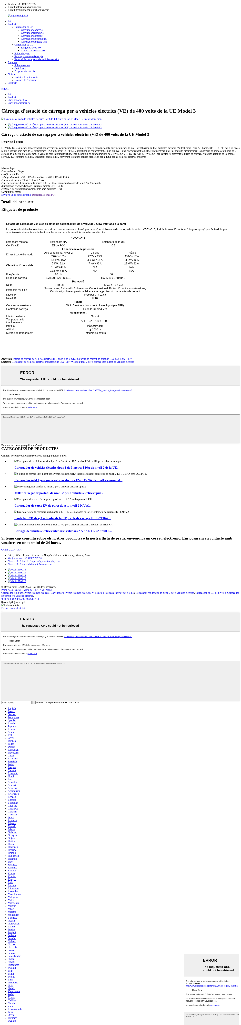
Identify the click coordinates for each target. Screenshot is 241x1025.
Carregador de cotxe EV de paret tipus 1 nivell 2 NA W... (52, 505)
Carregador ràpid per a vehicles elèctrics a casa (25, 592)
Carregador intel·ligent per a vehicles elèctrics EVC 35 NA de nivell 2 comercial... (68, 480)
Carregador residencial (32, 32)
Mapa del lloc (30, 589)
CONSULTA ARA (11, 549)
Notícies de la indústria (26, 77)
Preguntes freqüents (24, 71)
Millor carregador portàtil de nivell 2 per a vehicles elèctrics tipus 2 (58, 493)
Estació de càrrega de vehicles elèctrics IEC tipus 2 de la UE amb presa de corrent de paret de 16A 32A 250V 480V (72, 358)
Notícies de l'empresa (25, 80)
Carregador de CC (23, 44)
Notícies (12, 74)
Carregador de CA (24, 27)
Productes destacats (11, 589)
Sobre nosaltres (22, 65)
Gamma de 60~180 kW (33, 50)
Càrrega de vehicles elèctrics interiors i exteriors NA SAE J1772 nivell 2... (63, 531)
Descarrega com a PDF (44, 194)
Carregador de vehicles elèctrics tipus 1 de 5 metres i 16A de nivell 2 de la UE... (66, 467)
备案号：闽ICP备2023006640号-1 (20, 598)
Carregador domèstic (31, 35)
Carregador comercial (32, 29)
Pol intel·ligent (22, 53)
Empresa (12, 62)
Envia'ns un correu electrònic (16, 194)
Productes (13, 24)
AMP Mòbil (46, 589)
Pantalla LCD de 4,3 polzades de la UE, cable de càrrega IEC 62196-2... (62, 518)
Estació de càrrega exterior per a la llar (114, 592)
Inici (10, 21)
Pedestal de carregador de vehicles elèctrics (36, 59)
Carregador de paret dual (34, 38)
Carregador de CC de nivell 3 (210, 592)
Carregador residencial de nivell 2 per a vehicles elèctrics (165, 592)
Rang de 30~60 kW (31, 47)
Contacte (12, 83)
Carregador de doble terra (34, 41)
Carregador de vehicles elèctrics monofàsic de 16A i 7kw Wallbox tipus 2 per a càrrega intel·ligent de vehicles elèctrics (73, 361)
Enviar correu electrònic (13, 608)
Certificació (20, 68)
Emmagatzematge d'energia (28, 56)
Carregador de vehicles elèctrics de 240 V (72, 592)
